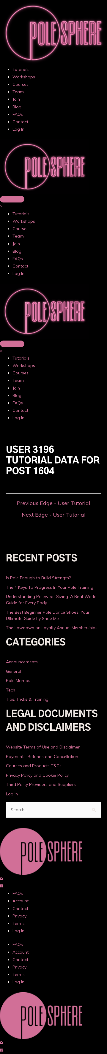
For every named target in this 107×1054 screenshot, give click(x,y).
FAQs (17, 114)
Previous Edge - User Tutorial (53, 503)
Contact (20, 121)
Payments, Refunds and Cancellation (42, 756)
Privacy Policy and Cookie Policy (37, 775)
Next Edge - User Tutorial (54, 514)
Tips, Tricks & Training (27, 699)
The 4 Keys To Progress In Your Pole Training (49, 587)
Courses (20, 84)
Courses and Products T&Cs (34, 765)
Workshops (23, 77)
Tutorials (20, 69)
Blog (16, 107)
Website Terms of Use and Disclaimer (43, 747)
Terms (18, 923)
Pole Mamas (18, 680)
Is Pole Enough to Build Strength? (38, 577)
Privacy (19, 916)
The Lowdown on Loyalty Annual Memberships (51, 627)
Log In (18, 129)
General (13, 671)
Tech (10, 690)
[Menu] (12, 199)
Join (16, 99)
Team (18, 91)
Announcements (22, 661)
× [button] (1, 206)
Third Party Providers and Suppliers (41, 784)
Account (20, 900)
